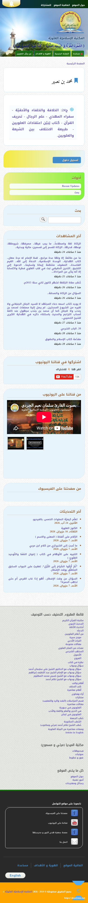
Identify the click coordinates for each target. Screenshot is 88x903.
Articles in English (74, 732)
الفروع (77, 658)
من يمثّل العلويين (24, 54)
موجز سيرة (75, 637)
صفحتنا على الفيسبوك (57, 813)
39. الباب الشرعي (71, 328)
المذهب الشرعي (74, 651)
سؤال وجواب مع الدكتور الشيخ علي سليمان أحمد (54, 669)
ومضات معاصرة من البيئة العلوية (65, 729)
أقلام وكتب (77, 683)
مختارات (79, 697)
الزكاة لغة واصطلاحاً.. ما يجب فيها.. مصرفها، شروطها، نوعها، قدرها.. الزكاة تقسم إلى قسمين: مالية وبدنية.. (44, 245)
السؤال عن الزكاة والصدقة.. (64, 293)
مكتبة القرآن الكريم (72, 620)
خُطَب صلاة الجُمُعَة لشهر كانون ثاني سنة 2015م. (52, 282)
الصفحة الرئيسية (62, 54)
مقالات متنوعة (73, 644)
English (15, 875)
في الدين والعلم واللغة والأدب (65, 711)
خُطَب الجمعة (76, 718)
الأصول (77, 655)
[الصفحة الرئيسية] (63, 21)
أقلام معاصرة (74, 690)
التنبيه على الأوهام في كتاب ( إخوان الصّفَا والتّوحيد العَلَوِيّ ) (42, 556)
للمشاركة (46, 5)
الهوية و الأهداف (43, 54)
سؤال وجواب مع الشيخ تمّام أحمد (63, 679)
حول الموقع (78, 5)
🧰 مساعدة (78, 54)
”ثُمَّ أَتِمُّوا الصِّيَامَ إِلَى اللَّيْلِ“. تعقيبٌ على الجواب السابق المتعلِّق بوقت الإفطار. (42, 568)
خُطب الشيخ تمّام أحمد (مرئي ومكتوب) (60, 725)
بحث (76, 192)
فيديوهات (77, 751)
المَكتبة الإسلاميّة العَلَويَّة (66, 38)
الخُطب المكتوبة (72, 722)
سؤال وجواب (76, 666)
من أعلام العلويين (74, 634)
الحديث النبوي (75, 624)
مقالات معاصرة (75, 704)
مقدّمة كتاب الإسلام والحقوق (63, 339)
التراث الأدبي (74, 641)
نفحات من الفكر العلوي (70, 648)
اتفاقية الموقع (62, 5)
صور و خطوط (76, 758)
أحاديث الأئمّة (76, 627)
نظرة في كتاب (75, 662)
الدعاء (80, 630)
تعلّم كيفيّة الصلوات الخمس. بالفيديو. (54, 519)
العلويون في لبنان (71, 714)
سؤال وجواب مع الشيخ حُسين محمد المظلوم (57, 676)
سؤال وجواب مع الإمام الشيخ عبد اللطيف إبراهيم (55, 672)
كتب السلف (75, 686)
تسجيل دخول (70, 160)
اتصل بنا (63, 842)
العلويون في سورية (70, 707)
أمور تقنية (77, 780)
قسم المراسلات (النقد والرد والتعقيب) (63, 701)
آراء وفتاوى (77, 694)
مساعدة (22, 865)
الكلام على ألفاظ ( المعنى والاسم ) (56, 536)
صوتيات (79, 754)
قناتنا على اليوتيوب (57, 823)
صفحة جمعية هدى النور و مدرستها (50, 832)
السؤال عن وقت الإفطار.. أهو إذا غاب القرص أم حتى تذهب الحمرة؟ (42, 580)
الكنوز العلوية (69, 528)
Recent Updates (70, 186)
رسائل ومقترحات (74, 783)
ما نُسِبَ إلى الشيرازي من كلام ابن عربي (53, 545)
